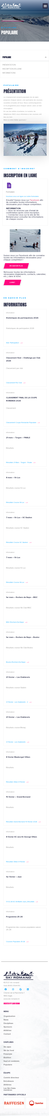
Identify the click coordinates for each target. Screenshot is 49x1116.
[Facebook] (6, 989)
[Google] (20, 989)
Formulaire (10, 192)
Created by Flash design (12, 1003)
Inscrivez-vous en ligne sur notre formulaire (22, 196)
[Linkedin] (28, 989)
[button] (45, 6)
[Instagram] (13, 989)
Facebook (34, 200)
